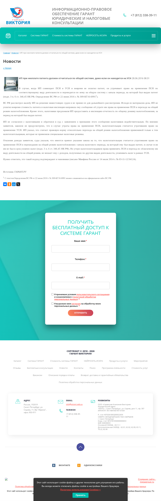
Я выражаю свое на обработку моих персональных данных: (77, 305)
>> (80, 489)
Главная (6, 53)
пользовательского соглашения (92, 294)
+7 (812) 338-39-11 (144, 15)
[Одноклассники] (9, 184)
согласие (76, 303)
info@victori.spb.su (74, 404)
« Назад (7, 68)
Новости (15, 53)
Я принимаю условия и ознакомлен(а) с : (81, 297)
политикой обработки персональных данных (75, 298)
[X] (18, 184)
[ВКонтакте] (5, 184)
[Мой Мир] (14, 184)
